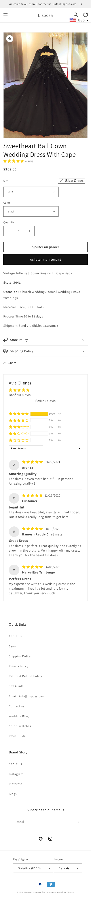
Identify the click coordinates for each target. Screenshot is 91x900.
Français (64, 868)
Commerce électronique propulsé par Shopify (53, 892)
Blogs (13, 794)
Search (14, 646)
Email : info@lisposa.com (27, 696)
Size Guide (16, 686)
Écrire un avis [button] (45, 401)
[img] (33, 462)
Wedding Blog (18, 716)
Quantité (8, 222)
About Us (15, 764)
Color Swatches (20, 726)
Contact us (16, 706)
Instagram (16, 774)
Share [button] (12, 363)
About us (15, 636)
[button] (5, 15)
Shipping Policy (20, 656)
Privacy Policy (18, 666)
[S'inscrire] (77, 822)
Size (43, 181)
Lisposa (27, 892)
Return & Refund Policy (25, 676)
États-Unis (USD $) (29, 868)
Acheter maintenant (45, 259)
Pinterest (15, 784)
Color (6, 202)
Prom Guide (17, 736)
